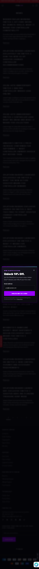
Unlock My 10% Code (19, 293)
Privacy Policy (20, 299)
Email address (8, 284)
